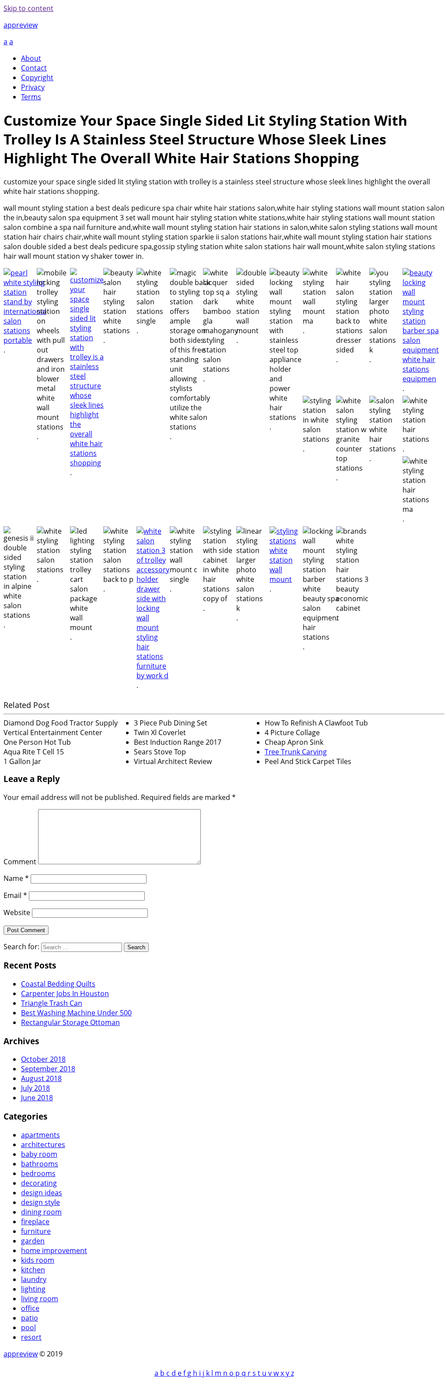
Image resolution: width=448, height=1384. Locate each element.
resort (31, 1337)
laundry (33, 1279)
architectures (43, 1144)
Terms (31, 97)
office (30, 1308)
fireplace (35, 1221)
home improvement (54, 1250)
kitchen (33, 1270)
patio (29, 1318)
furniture (36, 1231)
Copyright (37, 77)
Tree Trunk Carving (296, 752)
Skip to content (28, 8)
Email (15, 895)
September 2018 (48, 1069)
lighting (33, 1289)
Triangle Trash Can (51, 1003)
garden (33, 1241)
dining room (41, 1212)
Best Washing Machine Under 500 (76, 1013)
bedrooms (38, 1173)
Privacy (33, 87)
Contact (34, 68)
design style (40, 1202)
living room (39, 1298)
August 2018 (41, 1078)
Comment (20, 861)
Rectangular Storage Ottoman (70, 1022)
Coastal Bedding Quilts (58, 984)
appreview (21, 25)
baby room (39, 1154)
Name (16, 878)
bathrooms (39, 1164)
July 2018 (35, 1088)
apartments (40, 1135)
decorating (39, 1183)
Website (17, 912)
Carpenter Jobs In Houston (65, 993)
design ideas (41, 1192)
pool (28, 1327)
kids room (37, 1260)
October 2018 (43, 1059)
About (31, 58)
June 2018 (37, 1097)
